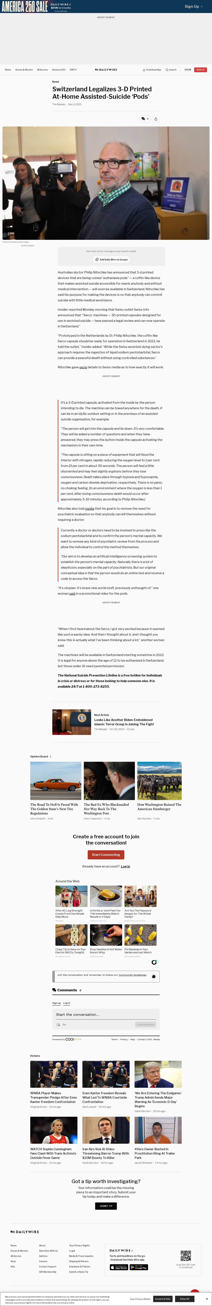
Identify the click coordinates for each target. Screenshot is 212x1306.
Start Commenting (106, 855)
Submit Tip (106, 1206)
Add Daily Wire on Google (114, 259)
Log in (125, 866)
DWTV (73, 69)
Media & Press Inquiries (81, 1256)
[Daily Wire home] (106, 69)
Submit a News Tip (78, 1272)
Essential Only (162, 1298)
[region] (106, 1299)
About (42, 1245)
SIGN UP (201, 70)
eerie (83, 367)
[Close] (207, 1298)
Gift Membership (47, 1272)
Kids (13, 1266)
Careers (43, 1261)
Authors (43, 1256)
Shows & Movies (24, 69)
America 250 (58, 69)
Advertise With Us (48, 1250)
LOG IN (188, 70)
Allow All (184, 1298)
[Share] (156, 119)
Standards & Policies (79, 1266)
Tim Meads (58, 104)
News (8, 69)
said (72, 593)
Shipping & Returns (79, 1261)
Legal (72, 1250)
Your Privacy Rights (79, 1245)
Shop (13, 1261)
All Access (42, 69)
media (89, 508)
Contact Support (47, 1266)
